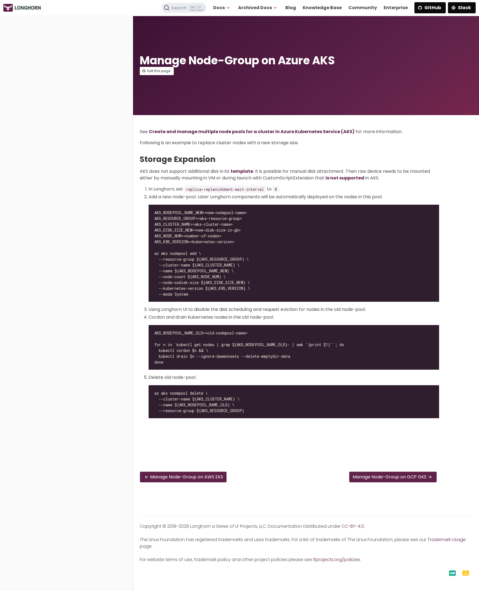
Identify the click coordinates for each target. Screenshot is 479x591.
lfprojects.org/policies (336, 559)
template (242, 171)
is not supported (344, 178)
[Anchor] (220, 159)
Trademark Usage (446, 539)
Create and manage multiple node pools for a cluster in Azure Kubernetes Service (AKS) (252, 131)
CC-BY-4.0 (353, 526)
